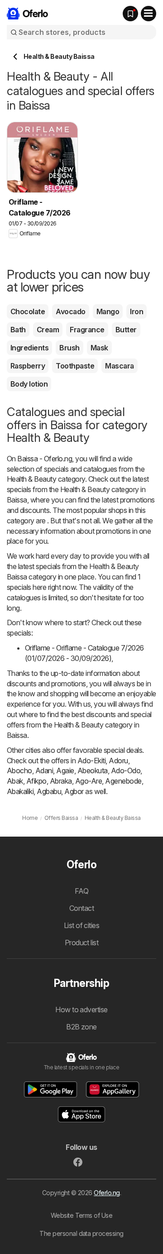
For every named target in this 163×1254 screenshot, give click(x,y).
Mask (99, 347)
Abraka (61, 780)
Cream (48, 329)
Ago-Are (88, 780)
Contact (81, 908)
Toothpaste (75, 365)
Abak (15, 780)
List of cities (82, 925)
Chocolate (27, 311)
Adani (44, 770)
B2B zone (81, 1026)
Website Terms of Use (82, 1215)
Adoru (118, 760)
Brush (69, 347)
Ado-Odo (125, 770)
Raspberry (27, 365)
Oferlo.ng (107, 1193)
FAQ (81, 890)
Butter (126, 329)
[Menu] (148, 13)
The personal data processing (81, 1233)
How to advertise (81, 1009)
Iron (136, 311)
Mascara (119, 365)
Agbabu (49, 791)
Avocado (70, 311)
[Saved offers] (130, 13)
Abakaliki (20, 791)
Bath (18, 329)
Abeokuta (92, 770)
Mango (107, 311)
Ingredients (29, 347)
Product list (82, 942)
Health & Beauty (31, 478)
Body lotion (29, 383)
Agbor (73, 791)
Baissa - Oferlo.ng (44, 458)
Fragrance (87, 329)
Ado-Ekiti (91, 760)
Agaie (65, 770)
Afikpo (36, 780)
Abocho (19, 770)
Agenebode (123, 780)
